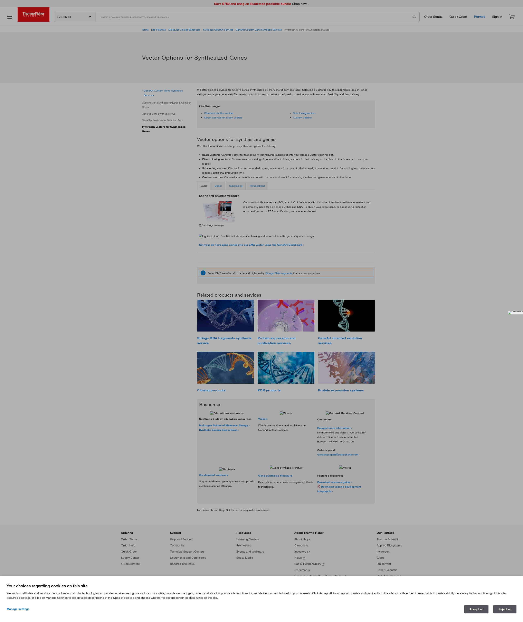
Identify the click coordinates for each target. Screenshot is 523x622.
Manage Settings (18, 609)
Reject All (504, 609)
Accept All (476, 609)
